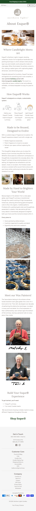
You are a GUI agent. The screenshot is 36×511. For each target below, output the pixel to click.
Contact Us (18, 476)
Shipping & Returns (18, 462)
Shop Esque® (18, 418)
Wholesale (18, 488)
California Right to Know (18, 468)
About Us (18, 478)
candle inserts (17, 81)
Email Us (23, 436)
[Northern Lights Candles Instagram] (20, 445)
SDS (18, 466)
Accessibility (18, 464)
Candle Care (18, 458)
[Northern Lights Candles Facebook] (16, 445)
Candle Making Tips (18, 460)
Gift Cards (18, 482)
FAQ (18, 456)
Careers (18, 480)
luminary (13, 79)
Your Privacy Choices (18, 505)
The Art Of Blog (18, 454)
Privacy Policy (18, 484)
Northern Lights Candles (20, 501)
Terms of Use (18, 486)
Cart (31, 5)
